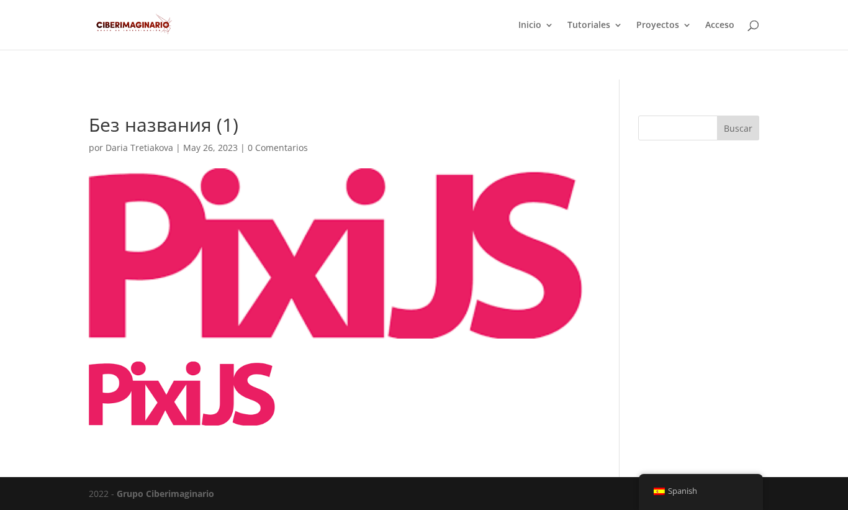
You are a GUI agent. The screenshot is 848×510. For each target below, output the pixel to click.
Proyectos (657, 25)
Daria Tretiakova (139, 147)
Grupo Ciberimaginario (165, 493)
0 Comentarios (278, 147)
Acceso (719, 25)
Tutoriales (588, 25)
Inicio (529, 25)
